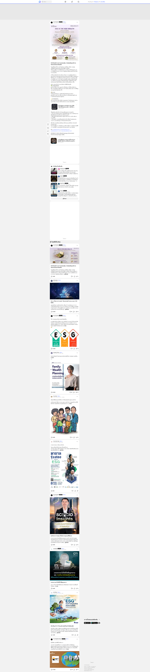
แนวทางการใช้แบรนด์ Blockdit (89, 669)
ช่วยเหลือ (88, 666)
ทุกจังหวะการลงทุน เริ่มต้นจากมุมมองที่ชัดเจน (61, 535)
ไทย (91, 670)
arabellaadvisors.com (55, 131)
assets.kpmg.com (65, 129)
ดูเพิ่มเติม (66, 274)
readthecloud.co (56, 129)
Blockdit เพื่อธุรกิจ (87, 670)
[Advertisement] (75, 11)
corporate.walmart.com (66, 131)
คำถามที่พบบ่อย (93, 666)
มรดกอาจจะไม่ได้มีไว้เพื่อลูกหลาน (58, 582)
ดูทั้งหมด (64, 198)
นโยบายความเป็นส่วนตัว (88, 668)
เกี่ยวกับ (85, 666)
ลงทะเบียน (103, 1)
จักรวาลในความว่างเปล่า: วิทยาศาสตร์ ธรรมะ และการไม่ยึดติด (64, 301)
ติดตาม (64, 21)
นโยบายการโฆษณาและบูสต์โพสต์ (89, 667)
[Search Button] (42, 2)
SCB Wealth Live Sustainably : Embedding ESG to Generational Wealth (63, 266)
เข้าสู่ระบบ (96, 1)
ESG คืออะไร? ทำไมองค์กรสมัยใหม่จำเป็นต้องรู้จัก (62, 626)
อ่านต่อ (64, 325)
